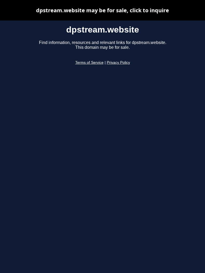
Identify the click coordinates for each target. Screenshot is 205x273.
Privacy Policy (118, 63)
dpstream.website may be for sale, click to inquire (102, 10)
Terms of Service (89, 63)
